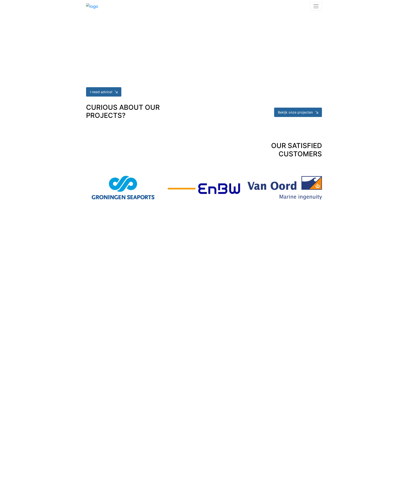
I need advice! (101, 92)
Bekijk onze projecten (296, 112)
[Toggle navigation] (316, 6)
